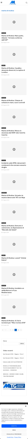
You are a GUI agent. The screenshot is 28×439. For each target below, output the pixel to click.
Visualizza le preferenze (14, 434)
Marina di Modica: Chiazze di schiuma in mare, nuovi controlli (13, 101)
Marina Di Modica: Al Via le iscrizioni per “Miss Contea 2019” (13, 322)
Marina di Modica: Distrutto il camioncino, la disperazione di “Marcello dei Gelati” (12, 228)
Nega (14, 430)
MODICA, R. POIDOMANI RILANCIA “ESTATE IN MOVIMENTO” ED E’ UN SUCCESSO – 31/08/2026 (12, 368)
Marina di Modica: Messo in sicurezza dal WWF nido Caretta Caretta (13, 133)
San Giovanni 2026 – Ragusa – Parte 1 (13, 354)
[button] (26, 406)
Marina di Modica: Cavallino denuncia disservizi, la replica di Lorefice (13, 70)
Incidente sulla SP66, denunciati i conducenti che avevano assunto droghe (13, 165)
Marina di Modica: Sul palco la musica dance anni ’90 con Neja (13, 196)
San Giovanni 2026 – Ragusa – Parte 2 (13, 358)
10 (18, 330)
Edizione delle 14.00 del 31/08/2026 (12, 362)
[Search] (26, 2)
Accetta (14, 426)
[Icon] (14, 22)
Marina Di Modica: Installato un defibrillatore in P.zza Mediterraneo (12, 290)
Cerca (5, 341)
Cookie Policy (10, 437)
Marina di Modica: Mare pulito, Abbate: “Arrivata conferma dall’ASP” (12, 38)
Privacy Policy (17, 437)
